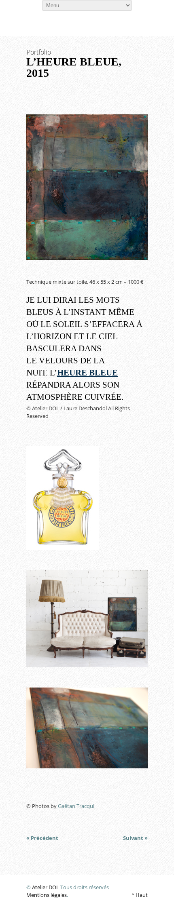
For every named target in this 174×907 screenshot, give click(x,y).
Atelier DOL (45, 887)
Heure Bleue (87, 373)
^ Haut (140, 895)
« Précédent (42, 838)
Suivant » (135, 838)
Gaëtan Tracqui (76, 806)
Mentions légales (46, 895)
